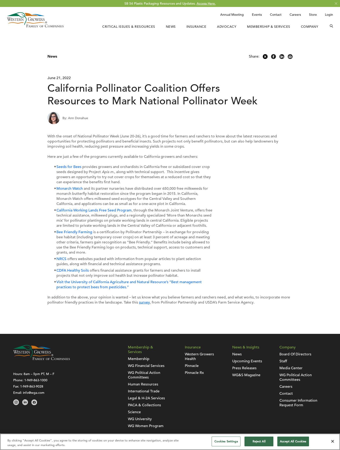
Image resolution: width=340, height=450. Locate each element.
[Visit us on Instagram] (16, 404)
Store (313, 14)
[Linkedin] (281, 58)
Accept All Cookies (293, 441)
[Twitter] (265, 58)
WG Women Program (146, 426)
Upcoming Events (247, 361)
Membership (138, 359)
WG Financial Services (146, 365)
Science (134, 412)
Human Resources (143, 384)
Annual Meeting (232, 14)
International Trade (144, 391)
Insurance (196, 27)
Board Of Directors (295, 354)
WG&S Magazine (246, 375)
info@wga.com (33, 393)
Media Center (291, 368)
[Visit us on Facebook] (34, 404)
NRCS (61, 259)
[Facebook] (273, 58)
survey (144, 302)
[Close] (333, 441)
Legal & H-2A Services (146, 398)
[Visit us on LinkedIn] (25, 404)
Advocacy (226, 27)
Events (257, 14)
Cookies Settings (226, 441)
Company (309, 27)
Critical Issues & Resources (128, 27)
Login (329, 14)
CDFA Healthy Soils (72, 270)
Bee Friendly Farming (74, 232)
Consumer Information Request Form (298, 402)
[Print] (290, 58)
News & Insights (245, 347)
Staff (283, 361)
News (171, 27)
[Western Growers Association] (35, 26)
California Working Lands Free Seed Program (94, 210)
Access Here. (206, 3)
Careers (295, 14)
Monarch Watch (69, 188)
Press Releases (244, 368)
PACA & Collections (144, 405)
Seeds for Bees (68, 166)
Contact (275, 14)
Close (336, 3)
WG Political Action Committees (144, 375)
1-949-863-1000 (35, 380)
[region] (170, 442)
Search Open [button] (331, 26)
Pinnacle (192, 365)
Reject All (259, 441)
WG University (140, 419)
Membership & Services (268, 27)
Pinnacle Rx (194, 372)
